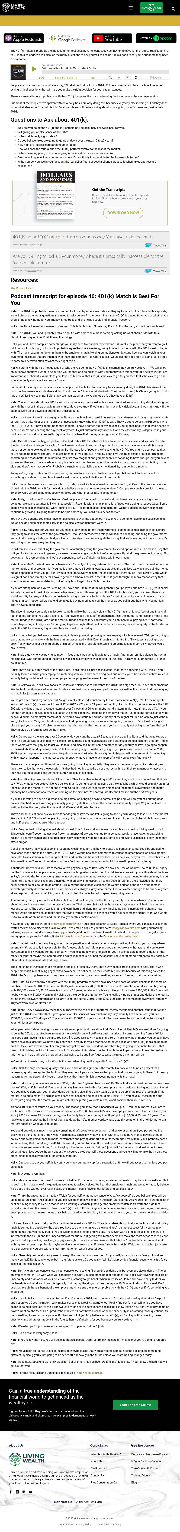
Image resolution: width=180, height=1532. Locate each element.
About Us (96, 1461)
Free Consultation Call (104, 1482)
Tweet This (31, 244)
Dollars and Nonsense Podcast (150, 1454)
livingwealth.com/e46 (89, 1372)
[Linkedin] (23, 1491)
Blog (134, 1482)
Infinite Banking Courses (146, 1461)
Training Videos (141, 1475)
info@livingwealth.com (126, 928)
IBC (116, 1134)
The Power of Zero (22, 288)
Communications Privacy (107, 1524)
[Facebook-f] (10, 1491)
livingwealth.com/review (66, 923)
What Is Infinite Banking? (106, 1454)
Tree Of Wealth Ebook (144, 1468)
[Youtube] (30, 1491)
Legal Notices (66, 1524)
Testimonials (99, 1468)
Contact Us (97, 1475)
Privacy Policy (83, 1524)
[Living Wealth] (13, 8)
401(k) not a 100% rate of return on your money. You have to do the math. (83, 236)
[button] (130, 7)
